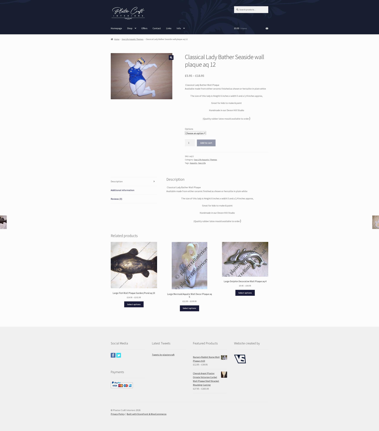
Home (116, 39)
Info (179, 28)
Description (117, 181)
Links (168, 28)
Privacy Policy (118, 414)
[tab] (134, 181)
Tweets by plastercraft (163, 354)
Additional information (122, 190)
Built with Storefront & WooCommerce (146, 414)
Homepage (116, 28)
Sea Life (202, 163)
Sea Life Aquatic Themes (132, 39)
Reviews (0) (116, 198)
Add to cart (206, 142)
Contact (157, 28)
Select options (134, 304)
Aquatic (193, 163)
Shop (129, 28)
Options (189, 128)
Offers (144, 28)
